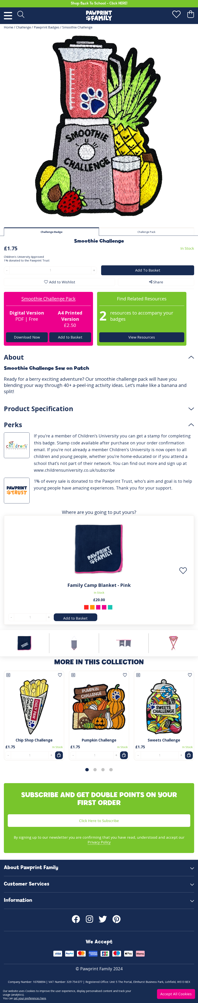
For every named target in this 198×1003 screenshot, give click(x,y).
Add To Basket (147, 270)
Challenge (23, 27)
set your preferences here (30, 998)
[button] (87, 769)
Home (8, 27)
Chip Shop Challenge (34, 740)
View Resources (142, 337)
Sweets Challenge (164, 740)
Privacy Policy (99, 842)
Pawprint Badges (46, 27)
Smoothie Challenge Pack (48, 298)
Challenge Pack (146, 232)
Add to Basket (70, 337)
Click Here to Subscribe (99, 820)
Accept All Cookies (176, 993)
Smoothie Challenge (77, 27)
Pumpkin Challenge (99, 740)
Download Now (27, 337)
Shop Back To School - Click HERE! (99, 3)
